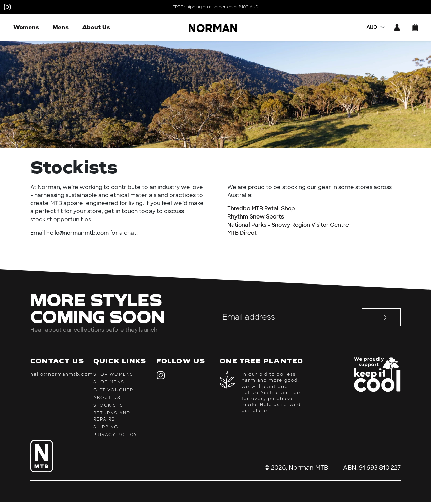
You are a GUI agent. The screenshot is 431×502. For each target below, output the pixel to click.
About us (107, 397)
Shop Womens (113, 374)
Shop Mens (108, 382)
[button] (415, 27)
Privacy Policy (115, 434)
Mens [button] (61, 27)
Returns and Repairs (111, 416)
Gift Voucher (113, 390)
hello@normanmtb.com (61, 374)
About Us (96, 27)
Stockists (108, 405)
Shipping (106, 427)
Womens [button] (26, 27)
